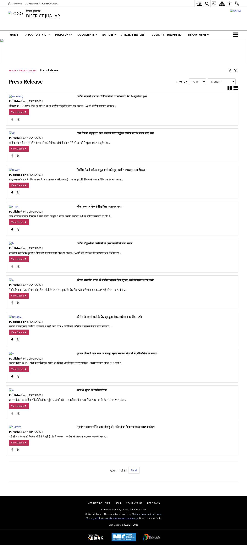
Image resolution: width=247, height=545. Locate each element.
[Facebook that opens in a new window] (230, 70)
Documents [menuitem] (86, 34)
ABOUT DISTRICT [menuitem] (36, 34)
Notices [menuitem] (107, 34)
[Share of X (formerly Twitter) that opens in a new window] (235, 70)
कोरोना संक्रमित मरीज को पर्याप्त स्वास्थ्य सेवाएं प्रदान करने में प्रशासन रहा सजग (115, 280)
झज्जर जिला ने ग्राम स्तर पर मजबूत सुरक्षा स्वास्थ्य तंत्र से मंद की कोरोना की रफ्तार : (117, 353)
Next (134, 470)
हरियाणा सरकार (15, 3)
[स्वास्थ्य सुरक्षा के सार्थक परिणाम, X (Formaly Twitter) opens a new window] (18, 413)
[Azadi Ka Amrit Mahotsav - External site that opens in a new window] (235, 10)
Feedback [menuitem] (153, 503)
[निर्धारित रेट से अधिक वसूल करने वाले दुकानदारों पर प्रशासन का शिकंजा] (14, 170)
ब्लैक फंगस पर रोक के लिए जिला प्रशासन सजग (99, 206)
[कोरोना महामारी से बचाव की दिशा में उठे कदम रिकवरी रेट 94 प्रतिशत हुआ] (16, 96)
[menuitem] (199, 3)
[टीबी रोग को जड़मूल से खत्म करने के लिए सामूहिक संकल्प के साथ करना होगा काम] (12, 133)
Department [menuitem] (197, 34)
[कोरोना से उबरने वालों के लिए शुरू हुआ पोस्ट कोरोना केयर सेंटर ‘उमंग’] (15, 317)
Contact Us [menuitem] (134, 503)
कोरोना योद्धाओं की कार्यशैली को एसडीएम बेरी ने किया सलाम (104, 243)
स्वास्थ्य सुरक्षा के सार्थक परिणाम (92, 390)
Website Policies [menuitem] (98, 503)
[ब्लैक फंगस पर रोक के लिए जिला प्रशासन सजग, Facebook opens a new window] (12, 230)
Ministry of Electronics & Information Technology (112, 517)
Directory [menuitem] (62, 34)
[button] (236, 35)
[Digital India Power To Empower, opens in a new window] (151, 537)
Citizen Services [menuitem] (132, 34)
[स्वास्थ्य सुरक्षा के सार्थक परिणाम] (11, 390)
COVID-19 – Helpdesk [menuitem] (166, 34)
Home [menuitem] (14, 34)
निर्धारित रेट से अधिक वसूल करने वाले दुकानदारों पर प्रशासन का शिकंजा (111, 170)
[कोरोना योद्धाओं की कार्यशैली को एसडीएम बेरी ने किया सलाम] (11, 243)
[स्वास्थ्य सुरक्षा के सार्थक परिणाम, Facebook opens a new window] (12, 413)
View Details (17, 112)
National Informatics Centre (147, 513)
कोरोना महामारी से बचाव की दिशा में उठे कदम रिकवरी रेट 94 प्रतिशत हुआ (112, 96)
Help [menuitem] (118, 503)
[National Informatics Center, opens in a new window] (124, 537)
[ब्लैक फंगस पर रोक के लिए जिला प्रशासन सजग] (14, 206)
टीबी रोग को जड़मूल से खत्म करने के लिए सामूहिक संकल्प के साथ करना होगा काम (115, 133)
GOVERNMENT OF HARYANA (41, 3)
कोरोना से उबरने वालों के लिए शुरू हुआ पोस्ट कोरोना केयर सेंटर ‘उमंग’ (109, 317)
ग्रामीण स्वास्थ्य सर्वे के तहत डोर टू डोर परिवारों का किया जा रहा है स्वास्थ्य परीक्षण (116, 427)
